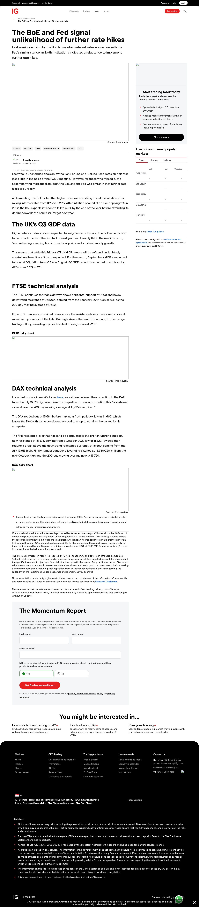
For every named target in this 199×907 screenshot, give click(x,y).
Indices (16, 148)
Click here (169, 771)
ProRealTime (90, 772)
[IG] (15, 11)
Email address (26, 648)
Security (68, 799)
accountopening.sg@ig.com (168, 763)
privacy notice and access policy (85, 693)
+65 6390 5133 (171, 759)
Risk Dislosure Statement (61, 803)
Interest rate (68, 148)
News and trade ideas (129, 759)
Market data (125, 772)
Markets (19, 754)
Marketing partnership (173, 897)
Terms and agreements (41, 799)
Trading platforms (93, 754)
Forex (142, 160)
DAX (80, 148)
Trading (86, 11)
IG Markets (74, 11)
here (60, 397)
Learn (96, 11)
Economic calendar (128, 763)
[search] (185, 11)
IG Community (82, 799)
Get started (172, 11)
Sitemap (23, 799)
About (106, 11)
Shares (154, 160)
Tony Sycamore (31, 160)
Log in (183, 3)
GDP (38, 148)
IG (16, 799)
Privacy (59, 799)
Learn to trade (126, 754)
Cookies (27, 803)
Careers (156, 897)
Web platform (90, 759)
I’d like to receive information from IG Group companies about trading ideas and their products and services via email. (65, 665)
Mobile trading (91, 763)
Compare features (93, 776)
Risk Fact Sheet (84, 803)
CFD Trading (55, 754)
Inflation (27, 148)
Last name (77, 633)
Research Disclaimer (106, 581)
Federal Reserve (51, 148)
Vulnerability (39, 803)
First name (25, 633)
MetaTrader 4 (90, 768)
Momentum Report (128, 768)
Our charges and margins (62, 759)
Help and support (169, 767)
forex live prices (155, 231)
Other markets (22, 772)
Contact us (159, 754)
